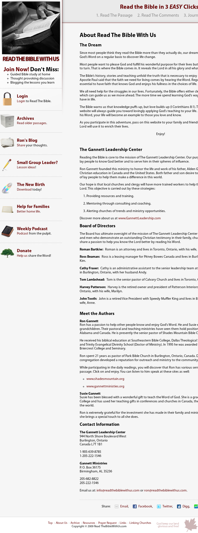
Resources (89, 523)
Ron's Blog (27, 141)
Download (24, 190)
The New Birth (31, 185)
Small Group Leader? (37, 163)
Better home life (28, 211)
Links (123, 523)
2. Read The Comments (158, 16)
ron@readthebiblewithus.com (165, 490)
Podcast (22, 233)
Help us (22, 256)
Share (21, 145)
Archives (25, 119)
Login (22, 96)
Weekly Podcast (32, 229)
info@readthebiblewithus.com (118, 490)
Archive (75, 523)
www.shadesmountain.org (105, 379)
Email (124, 506)
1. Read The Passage (114, 16)
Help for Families (33, 207)
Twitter (167, 506)
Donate (24, 251)
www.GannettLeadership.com (139, 218)
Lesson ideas (26, 167)
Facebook (145, 506)
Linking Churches (140, 523)
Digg (186, 506)
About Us (61, 523)
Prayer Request (107, 523)
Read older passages (31, 123)
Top (50, 523)
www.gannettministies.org (105, 386)
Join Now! (16, 70)
